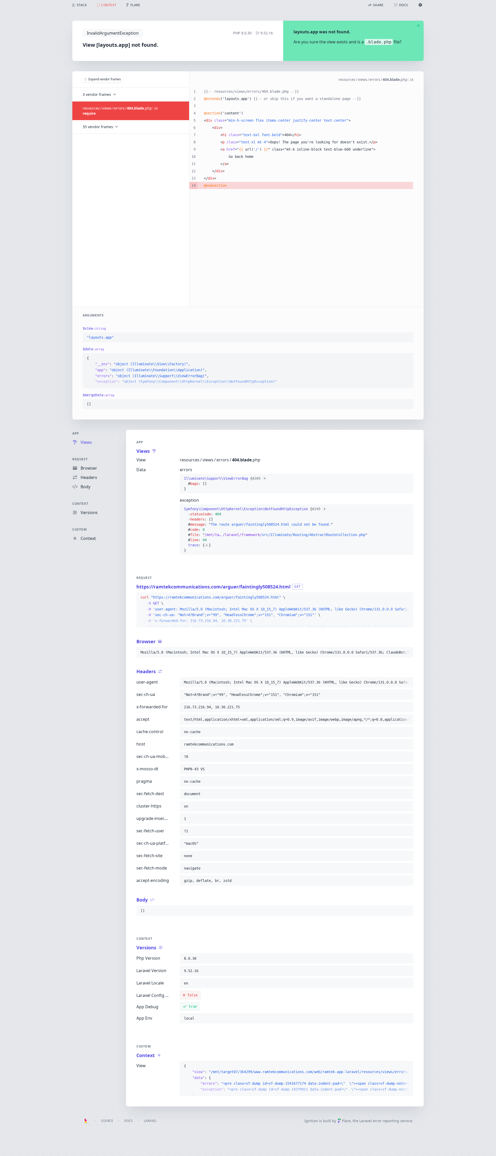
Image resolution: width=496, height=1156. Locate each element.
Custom (79, 529)
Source (107, 1121)
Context (80, 503)
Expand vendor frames (104, 79)
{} (224, 483)
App (75, 433)
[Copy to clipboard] (407, 338)
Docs (128, 1121)
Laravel (150, 1121)
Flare (346, 1120)
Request (80, 459)
